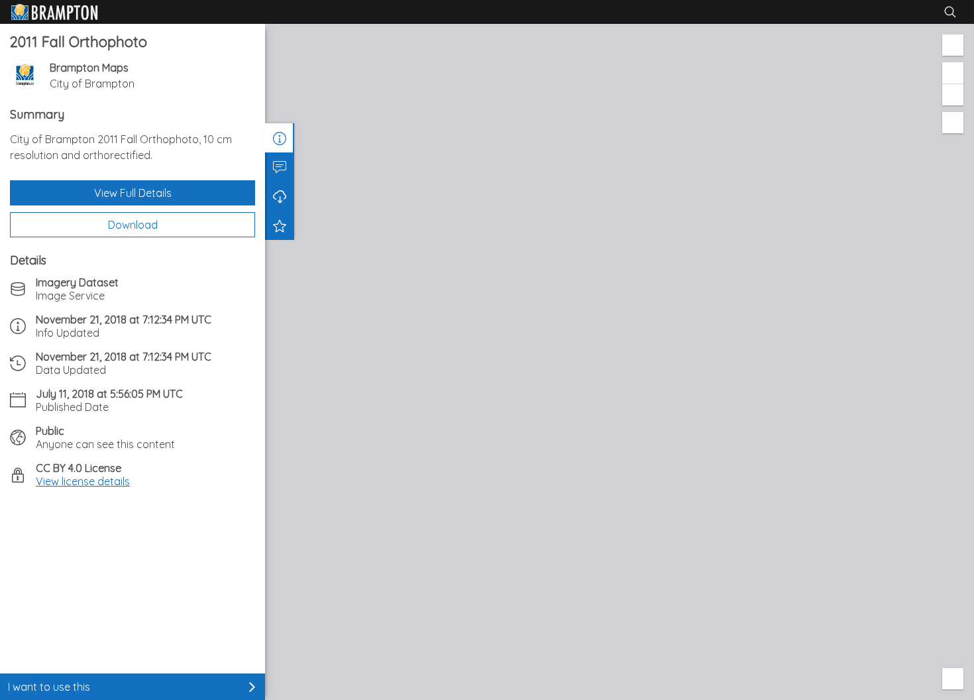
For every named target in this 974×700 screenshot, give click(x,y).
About (279, 137)
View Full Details (133, 193)
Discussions (279, 167)
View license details (83, 481)
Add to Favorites (279, 225)
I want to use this (49, 686)
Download (133, 224)
